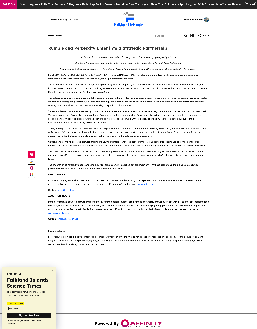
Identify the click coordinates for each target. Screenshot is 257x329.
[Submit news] (31, 154)
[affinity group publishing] (31, 168)
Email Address (15, 303)
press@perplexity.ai (67, 219)
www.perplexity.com (58, 213)
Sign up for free (29, 315)
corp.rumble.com (145, 184)
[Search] (185, 35)
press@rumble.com (67, 190)
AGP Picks (9, 4)
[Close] (52, 271)
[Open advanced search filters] (192, 35)
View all (250, 4)
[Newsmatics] (31, 174)
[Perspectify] (31, 161)
